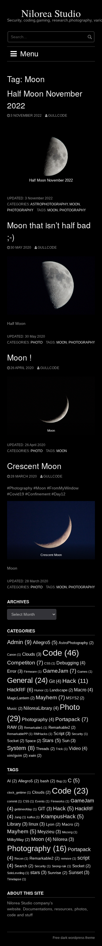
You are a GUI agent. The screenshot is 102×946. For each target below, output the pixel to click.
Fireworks (60, 801)
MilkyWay (18, 840)
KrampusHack (62, 816)
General (27, 680)
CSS (49, 663)
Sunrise (57, 873)
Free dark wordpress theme (74, 938)
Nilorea (63, 839)
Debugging (70, 662)
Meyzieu (49, 831)
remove (68, 858)
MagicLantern (21, 698)
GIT (45, 808)
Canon (14, 654)
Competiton (25, 663)
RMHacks (43, 734)
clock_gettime (19, 792)
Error (15, 671)
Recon (21, 858)
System (21, 748)
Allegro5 (45, 642)
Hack (75, 680)
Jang (20, 817)
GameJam (59, 671)
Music (14, 708)
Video (78, 748)
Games (84, 671)
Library (17, 824)
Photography (20, 210)
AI (12, 781)
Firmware (33, 671)
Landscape (61, 690)
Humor (41, 690)
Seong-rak (61, 866)
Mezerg (69, 832)
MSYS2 (75, 698)
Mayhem (50, 697)
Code (60, 652)
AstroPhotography (49, 204)
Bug (61, 781)
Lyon (53, 824)
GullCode (57, 116)
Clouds (31, 654)
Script (62, 733)
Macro (83, 689)
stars (38, 872)
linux (37, 824)
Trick (62, 749)
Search (23, 866)
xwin (35, 755)
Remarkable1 (35, 727)
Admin (19, 642)
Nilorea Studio (51, 13)
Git (55, 681)
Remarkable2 (61, 727)
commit (14, 801)
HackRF (20, 690)
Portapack (71, 719)
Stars (51, 740)
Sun (69, 740)
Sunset (79, 872)
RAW (15, 727)
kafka (33, 817)
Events (42, 801)
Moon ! (19, 357)
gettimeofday (25, 809)
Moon (74, 204)
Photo (36, 342)
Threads (45, 749)
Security (80, 734)
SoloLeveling (18, 873)
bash (47, 781)
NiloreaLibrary (41, 708)
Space (33, 741)
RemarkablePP (20, 734)
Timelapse (16, 879)
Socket (15, 741)
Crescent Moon (34, 465)
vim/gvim (17, 755)
